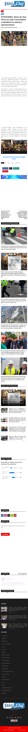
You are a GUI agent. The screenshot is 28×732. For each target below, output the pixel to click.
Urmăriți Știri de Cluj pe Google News (14, 158)
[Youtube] (18, 718)
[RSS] (21, 718)
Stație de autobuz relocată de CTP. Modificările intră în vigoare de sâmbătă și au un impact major (17, 437)
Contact (14, 712)
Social (4, 254)
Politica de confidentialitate (8, 730)
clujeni (9, 162)
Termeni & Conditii (21, 730)
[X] (13, 718)
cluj (5, 162)
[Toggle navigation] (2, 11)
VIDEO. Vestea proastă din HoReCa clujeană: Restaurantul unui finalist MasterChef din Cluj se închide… (12, 400)
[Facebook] (7, 718)
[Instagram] (10, 718)
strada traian (17, 162)
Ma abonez (5, 534)
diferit (13, 162)
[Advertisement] (14, 63)
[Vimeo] (15, 718)
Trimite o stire (14, 714)
